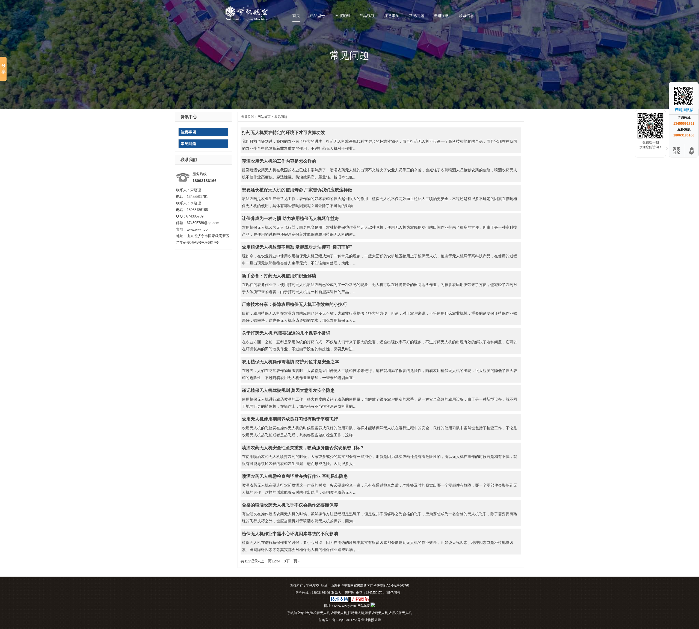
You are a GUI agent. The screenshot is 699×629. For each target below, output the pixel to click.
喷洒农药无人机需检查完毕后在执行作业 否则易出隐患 (295, 476)
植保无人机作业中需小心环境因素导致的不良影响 (290, 533)
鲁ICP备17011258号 (345, 620)
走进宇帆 (441, 15)
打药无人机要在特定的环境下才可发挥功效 (283, 132)
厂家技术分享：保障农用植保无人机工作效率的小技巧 (294, 304)
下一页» (293, 561)
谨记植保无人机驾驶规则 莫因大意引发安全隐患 (288, 390)
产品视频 (367, 15)
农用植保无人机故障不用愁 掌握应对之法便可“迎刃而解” (297, 247)
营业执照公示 (371, 620)
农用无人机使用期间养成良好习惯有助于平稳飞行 (290, 419)
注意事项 (391, 15)
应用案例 (342, 15)
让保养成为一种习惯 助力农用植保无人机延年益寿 (290, 218)
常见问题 (416, 15)
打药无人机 (356, 613)
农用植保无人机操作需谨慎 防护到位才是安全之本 (290, 361)
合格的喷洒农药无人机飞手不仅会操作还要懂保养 (290, 505)
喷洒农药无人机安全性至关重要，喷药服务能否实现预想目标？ (303, 447)
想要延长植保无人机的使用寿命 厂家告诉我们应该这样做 (297, 189)
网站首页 (264, 117)
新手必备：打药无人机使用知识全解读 (279, 275)
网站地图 (364, 606)
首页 (296, 15)
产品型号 (317, 15)
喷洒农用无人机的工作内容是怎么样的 (279, 161)
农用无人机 (339, 613)
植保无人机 (321, 613)
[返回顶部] (692, 150)
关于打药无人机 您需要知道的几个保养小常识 (286, 333)
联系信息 (466, 15)
